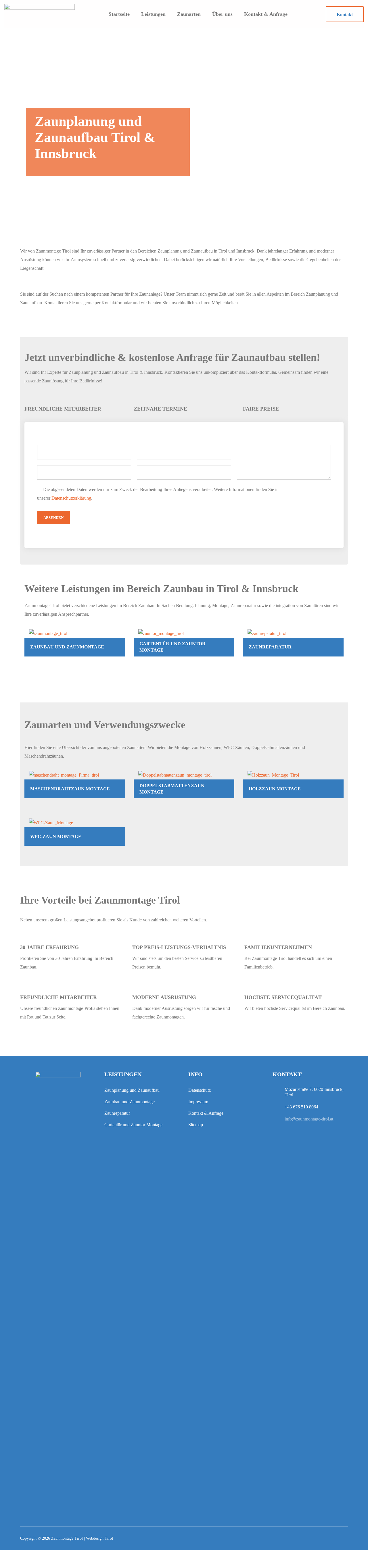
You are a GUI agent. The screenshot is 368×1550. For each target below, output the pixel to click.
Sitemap (195, 1124)
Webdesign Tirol (99, 1538)
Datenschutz (199, 1090)
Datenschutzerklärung (71, 498)
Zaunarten (189, 14)
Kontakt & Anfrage (266, 14)
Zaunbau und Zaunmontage (129, 1101)
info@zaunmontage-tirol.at (309, 1118)
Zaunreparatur (117, 1113)
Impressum (198, 1101)
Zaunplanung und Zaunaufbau (132, 1090)
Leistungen (153, 14)
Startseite (119, 14)
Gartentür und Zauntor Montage (133, 1124)
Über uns (222, 14)
